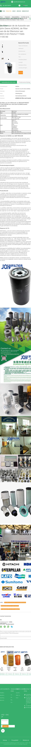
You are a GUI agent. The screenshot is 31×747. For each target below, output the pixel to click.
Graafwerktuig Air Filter (5, 692)
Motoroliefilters (3, 700)
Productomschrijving (24, 82)
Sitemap (5, 740)
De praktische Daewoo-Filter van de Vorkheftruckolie (15, 602)
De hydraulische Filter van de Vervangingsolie (10, 609)
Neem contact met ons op (17, 18)
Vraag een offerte (4, 25)
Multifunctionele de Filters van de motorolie (9, 605)
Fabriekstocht (25, 11)
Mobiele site (26, 740)
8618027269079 (10, 624)
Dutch (26, 5)
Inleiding (12, 694)
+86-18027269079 (7, 5)
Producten (8, 11)
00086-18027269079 (6, 622)
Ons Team (13, 702)
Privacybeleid (15, 740)
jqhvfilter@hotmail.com (19, 2)
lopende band (19, 692)
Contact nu (21, 73)
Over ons (19, 11)
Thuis (3, 11)
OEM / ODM (18, 695)
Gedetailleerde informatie (9, 82)
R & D (17, 697)
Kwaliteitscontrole (5, 18)
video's (14, 11)
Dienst (12, 699)
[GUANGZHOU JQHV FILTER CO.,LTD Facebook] (19, 5)
